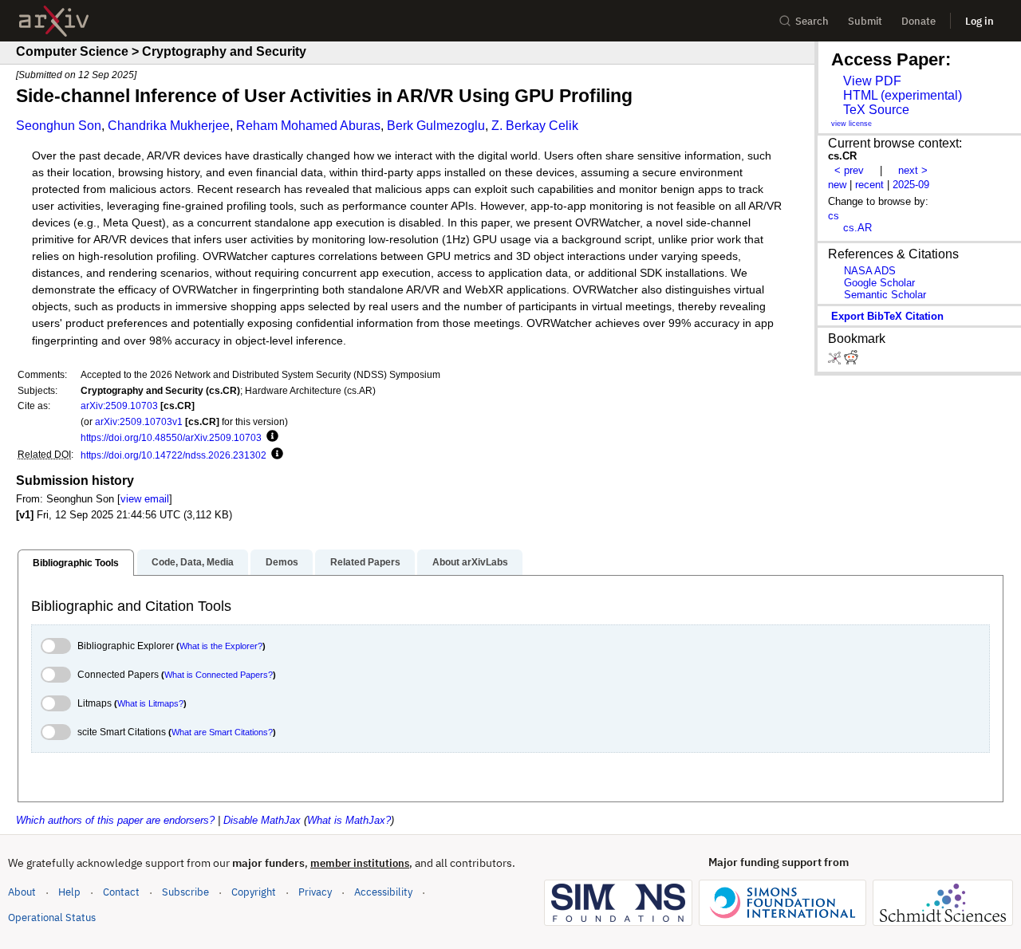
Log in (979, 21)
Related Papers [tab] (365, 562)
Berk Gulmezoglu (436, 125)
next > (913, 170)
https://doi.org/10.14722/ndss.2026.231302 (173, 455)
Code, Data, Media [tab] (193, 562)
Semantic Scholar (885, 295)
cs (833, 216)
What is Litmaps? (150, 703)
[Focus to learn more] (270, 437)
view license (851, 124)
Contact (121, 892)
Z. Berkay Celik (534, 125)
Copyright (253, 892)
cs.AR (857, 228)
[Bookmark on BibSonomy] (836, 361)
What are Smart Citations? (222, 732)
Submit (865, 21)
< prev (849, 170)
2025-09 (911, 185)
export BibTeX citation (887, 316)
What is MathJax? (349, 820)
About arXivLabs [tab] (470, 562)
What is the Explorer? (220, 646)
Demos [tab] (282, 562)
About (22, 892)
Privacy (315, 892)
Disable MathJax (262, 820)
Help (69, 892)
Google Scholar (879, 283)
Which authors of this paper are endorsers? (115, 820)
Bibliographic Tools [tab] (76, 563)
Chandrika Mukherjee (169, 125)
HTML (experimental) (902, 95)
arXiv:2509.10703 (119, 405)
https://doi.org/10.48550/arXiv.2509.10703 (171, 437)
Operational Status (52, 917)
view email (144, 499)
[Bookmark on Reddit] (851, 361)
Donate (918, 21)
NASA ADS (870, 271)
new (837, 185)
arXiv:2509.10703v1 (139, 421)
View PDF (872, 81)
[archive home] (54, 21)
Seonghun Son (58, 125)
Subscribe (185, 892)
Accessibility (383, 892)
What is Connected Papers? (218, 674)
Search (812, 21)
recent (869, 185)
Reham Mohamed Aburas (308, 125)
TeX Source (876, 109)
